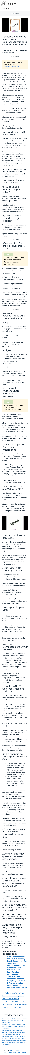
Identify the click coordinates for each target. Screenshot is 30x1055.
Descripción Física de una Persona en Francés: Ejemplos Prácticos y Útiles (14, 1037)
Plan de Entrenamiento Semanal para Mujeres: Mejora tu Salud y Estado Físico (14, 1004)
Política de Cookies (19, 1052)
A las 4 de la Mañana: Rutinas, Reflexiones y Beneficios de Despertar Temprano (17, 960)
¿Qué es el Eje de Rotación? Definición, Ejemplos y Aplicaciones (17, 978)
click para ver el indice (12, 67)
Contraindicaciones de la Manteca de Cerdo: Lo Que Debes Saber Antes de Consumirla (14, 1042)
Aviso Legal (8, 1052)
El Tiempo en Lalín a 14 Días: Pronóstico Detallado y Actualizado (17, 985)
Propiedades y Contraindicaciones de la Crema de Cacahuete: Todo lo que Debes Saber (14, 1020)
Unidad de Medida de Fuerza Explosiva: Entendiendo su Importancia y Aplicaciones (16, 969)
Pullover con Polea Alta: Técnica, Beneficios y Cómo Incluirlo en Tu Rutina (13, 996)
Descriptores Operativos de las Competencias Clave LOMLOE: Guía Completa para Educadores (13, 1032)
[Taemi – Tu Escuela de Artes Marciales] (10, 3)
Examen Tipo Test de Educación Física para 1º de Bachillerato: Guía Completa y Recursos (14, 1026)
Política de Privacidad (17, 1050)
